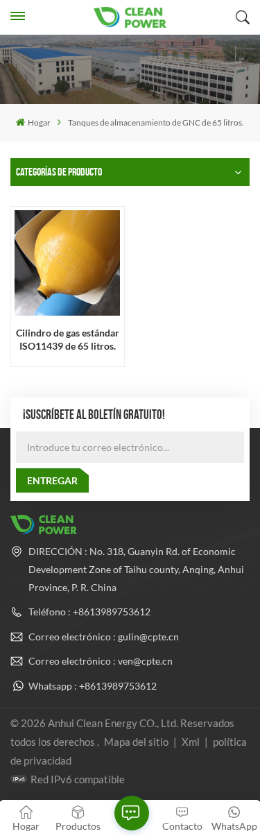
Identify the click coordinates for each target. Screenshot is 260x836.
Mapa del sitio (137, 741)
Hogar (39, 122)
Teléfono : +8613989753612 (89, 611)
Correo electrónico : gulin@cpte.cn (103, 636)
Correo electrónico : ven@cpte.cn (100, 661)
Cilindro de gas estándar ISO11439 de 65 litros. (67, 339)
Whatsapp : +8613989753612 (92, 686)
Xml (191, 741)
